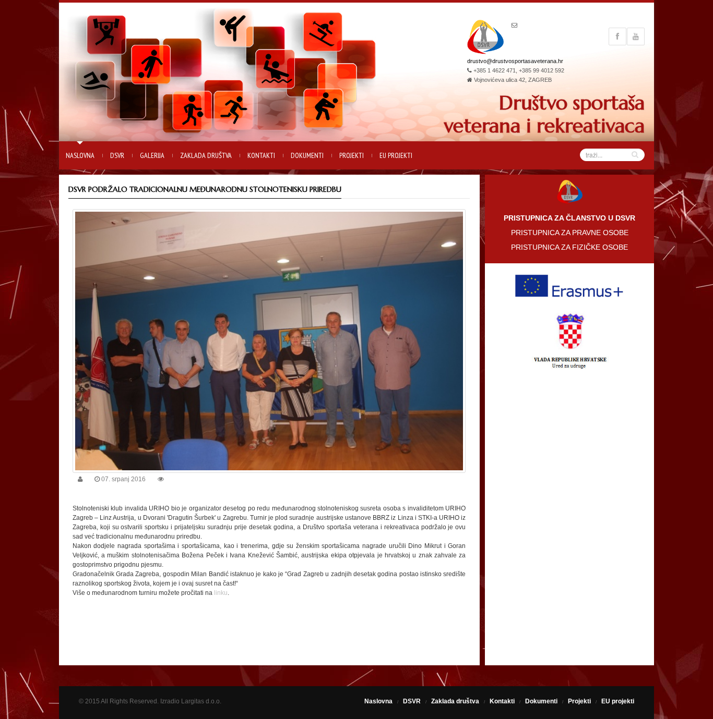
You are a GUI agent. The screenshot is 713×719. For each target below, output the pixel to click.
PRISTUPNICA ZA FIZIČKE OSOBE (569, 247)
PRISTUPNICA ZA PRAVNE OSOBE (569, 232)
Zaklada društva (206, 155)
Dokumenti (307, 155)
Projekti (351, 155)
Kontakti (261, 155)
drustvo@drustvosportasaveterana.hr (515, 61)
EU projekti (395, 155)
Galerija (152, 155)
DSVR (117, 155)
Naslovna (80, 155)
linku (221, 592)
